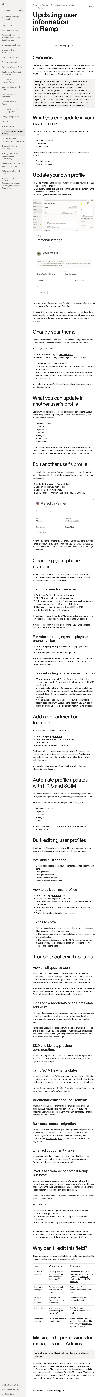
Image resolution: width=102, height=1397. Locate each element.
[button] (3, 4)
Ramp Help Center (40, 5)
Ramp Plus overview (72, 1353)
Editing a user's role (79, 453)
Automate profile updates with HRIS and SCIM (80, 1279)
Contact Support (44, 694)
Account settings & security (62, 5)
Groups (51, 769)
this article (38, 1378)
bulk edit (76, 757)
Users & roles (38, 8)
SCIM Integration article (64, 826)
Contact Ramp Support (54, 1391)
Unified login (58, 1037)
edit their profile (57, 757)
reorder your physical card (55, 318)
